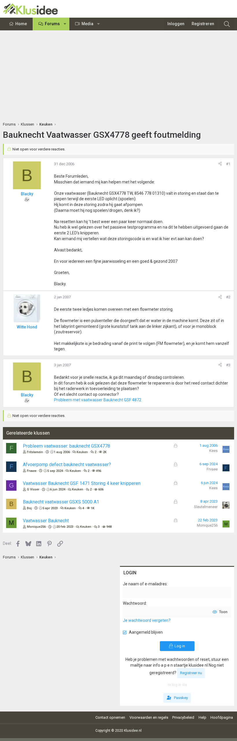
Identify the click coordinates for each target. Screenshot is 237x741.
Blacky (27, 194)
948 (109, 527)
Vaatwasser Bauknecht (46, 520)
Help (202, 717)
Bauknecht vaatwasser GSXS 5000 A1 (61, 502)
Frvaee (31, 471)
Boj (29, 508)
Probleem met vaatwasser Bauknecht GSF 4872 (97, 400)
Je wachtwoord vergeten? (147, 620)
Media (87, 23)
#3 (228, 365)
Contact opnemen (110, 717)
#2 (228, 297)
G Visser (33, 489)
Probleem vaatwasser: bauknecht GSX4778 (66, 446)
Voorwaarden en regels (148, 717)
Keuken (82, 452)
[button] (65, 24)
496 (98, 471)
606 (100, 489)
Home (21, 23)
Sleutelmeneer (206, 507)
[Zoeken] (227, 24)
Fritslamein (35, 452)
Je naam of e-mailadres (145, 584)
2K (105, 452)
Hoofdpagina (221, 717)
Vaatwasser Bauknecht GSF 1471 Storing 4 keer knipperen (81, 483)
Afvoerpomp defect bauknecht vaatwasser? (67, 464)
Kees (213, 450)
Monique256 (36, 527)
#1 (228, 164)
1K (93, 508)
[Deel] (220, 164)
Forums (52, 23)
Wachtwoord (134, 603)
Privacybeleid (183, 717)
